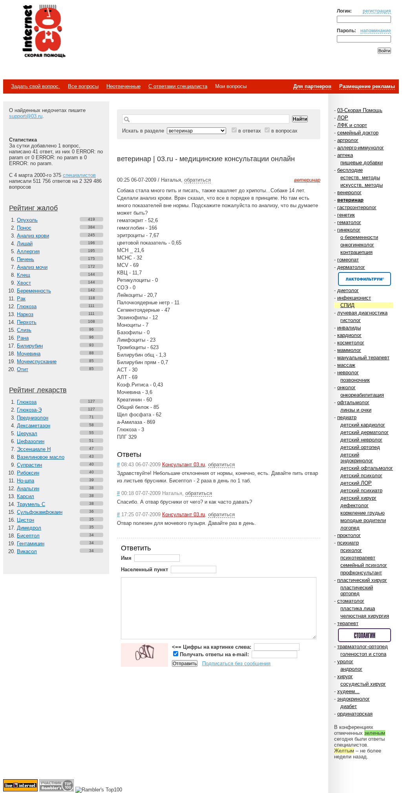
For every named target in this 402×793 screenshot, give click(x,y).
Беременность (34, 291)
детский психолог (361, 475)
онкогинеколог (357, 245)
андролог (351, 669)
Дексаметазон (33, 426)
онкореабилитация (362, 395)
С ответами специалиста (177, 86)
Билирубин (30, 346)
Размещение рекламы (367, 86)
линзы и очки (355, 410)
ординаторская (355, 714)
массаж (346, 365)
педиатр (346, 417)
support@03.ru (25, 116)
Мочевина (28, 354)
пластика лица (357, 608)
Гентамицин (30, 543)
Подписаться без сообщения (236, 663)
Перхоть (27, 322)
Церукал (27, 433)
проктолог (349, 535)
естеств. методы (360, 177)
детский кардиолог (362, 425)
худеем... (348, 691)
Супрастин (29, 465)
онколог (346, 387)
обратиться (197, 180)
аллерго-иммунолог (360, 148)
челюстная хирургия (364, 616)
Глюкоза (27, 306)
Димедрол (29, 528)
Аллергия (28, 251)
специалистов (79, 175)
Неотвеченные (123, 86)
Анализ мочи (32, 267)
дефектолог (354, 505)
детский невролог (361, 440)
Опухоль (27, 220)
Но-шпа (25, 481)
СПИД (347, 305)
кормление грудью (362, 513)
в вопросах (284, 131)
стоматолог (350, 601)
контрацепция (356, 252)
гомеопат (348, 260)
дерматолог (351, 267)
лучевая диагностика (362, 313)
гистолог (350, 320)
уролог (345, 661)
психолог (351, 550)
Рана (23, 338)
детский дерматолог (364, 432)
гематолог (349, 222)
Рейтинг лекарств (38, 390)
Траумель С (31, 504)
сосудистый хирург (363, 684)
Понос (24, 228)
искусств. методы (361, 185)
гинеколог (348, 230)
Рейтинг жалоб (33, 208)
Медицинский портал (43, 31)
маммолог (349, 350)
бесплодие (350, 170)
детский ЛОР (356, 483)
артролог (347, 140)
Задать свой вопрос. (35, 86)
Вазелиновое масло (40, 457)
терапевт (347, 623)
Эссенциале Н (34, 449)
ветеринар (350, 200)
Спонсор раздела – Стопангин (364, 635)
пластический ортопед (356, 590)
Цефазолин (30, 441)
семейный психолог (363, 565)
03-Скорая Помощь (359, 110)
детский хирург (358, 498)
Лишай (25, 244)
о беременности (359, 237)
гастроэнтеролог (356, 207)
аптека (345, 155)
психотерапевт (357, 558)
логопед (350, 528)
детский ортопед (360, 447)
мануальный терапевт (363, 358)
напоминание (375, 30)
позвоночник (355, 380)
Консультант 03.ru (183, 464)
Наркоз (25, 314)
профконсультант (361, 573)
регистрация (377, 10)
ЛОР (342, 118)
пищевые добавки (361, 163)
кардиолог (349, 335)
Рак (21, 299)
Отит (22, 369)
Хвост (24, 283)
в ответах (249, 131)
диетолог (348, 290)
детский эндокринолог (356, 458)
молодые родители (363, 520)
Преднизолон (32, 418)
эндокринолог (353, 699)
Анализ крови (33, 236)
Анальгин (28, 488)
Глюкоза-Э (29, 410)
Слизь (24, 330)
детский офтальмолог (366, 468)
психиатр (348, 543)
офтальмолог (353, 402)
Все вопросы (83, 86)
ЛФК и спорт (352, 125)
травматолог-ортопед (362, 646)
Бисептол (28, 536)
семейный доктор (357, 133)
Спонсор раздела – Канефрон (364, 279)
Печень (25, 259)
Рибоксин (28, 473)
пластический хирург (362, 580)
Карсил (25, 496)
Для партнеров (312, 86)
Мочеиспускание (37, 361)
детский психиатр (361, 490)
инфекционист (354, 298)
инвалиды (349, 328)
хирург (345, 676)
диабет (348, 706)
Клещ (23, 275)
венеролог (349, 192)
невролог (348, 372)
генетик (346, 215)
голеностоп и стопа (363, 654)
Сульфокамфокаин (39, 512)
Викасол (27, 551)
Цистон (25, 520)
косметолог (350, 343)
